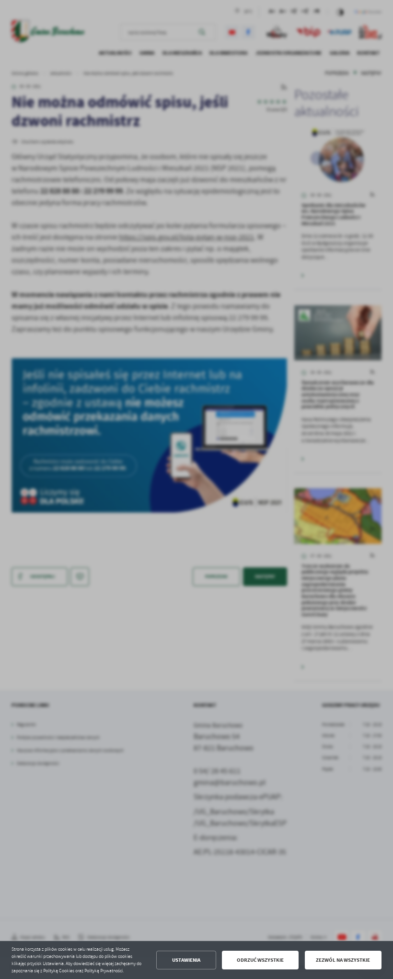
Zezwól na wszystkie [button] (343, 960)
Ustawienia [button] (186, 960)
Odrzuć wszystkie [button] (260, 960)
